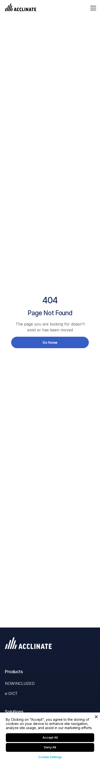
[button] (92, 8)
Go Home (50, 342)
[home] (20, 8)
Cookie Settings (50, 757)
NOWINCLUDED (19, 683)
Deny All (50, 747)
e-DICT (11, 693)
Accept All (50, 737)
